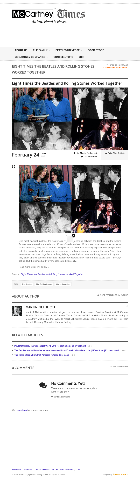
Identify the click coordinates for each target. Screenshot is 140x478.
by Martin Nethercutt (87, 153)
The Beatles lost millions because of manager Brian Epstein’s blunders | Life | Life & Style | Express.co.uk (67, 350)
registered (22, 410)
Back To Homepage (119, 65)
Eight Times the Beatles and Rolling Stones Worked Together (52, 274)
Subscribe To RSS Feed (116, 67)
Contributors (63, 57)
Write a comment (62, 397)
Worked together (63, 284)
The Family (40, 50)
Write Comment (120, 366)
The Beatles (27, 284)
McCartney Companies (62, 469)
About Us (21, 50)
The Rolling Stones (44, 284)
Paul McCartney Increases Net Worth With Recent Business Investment (50, 346)
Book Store (96, 50)
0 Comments (91, 156)
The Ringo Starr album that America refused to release (41, 355)
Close (73, 236)
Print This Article (116, 153)
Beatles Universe (67, 50)
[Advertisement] (99, 34)
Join (82, 57)
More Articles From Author (114, 295)
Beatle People (43, 469)
